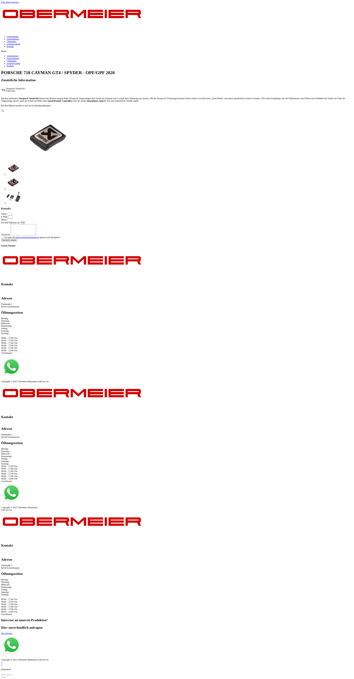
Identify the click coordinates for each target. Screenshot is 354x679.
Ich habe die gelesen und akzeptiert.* (32, 237)
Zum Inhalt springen (10, 2)
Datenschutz (18, 379)
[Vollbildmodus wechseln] (8, 674)
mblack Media (55, 381)
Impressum (6, 379)
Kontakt (10, 46)
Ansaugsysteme (13, 44)
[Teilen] (5, 674)
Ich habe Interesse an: (10, 222)
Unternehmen (13, 36)
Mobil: (4, 219)
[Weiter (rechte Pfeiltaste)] (5, 677)
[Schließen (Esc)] (2, 674)
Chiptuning (11, 41)
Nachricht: (6, 234)
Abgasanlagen (13, 39)
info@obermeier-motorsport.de (14, 292)
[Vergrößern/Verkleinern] (10, 674)
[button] (177, 51)
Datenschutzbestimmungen (27, 237)
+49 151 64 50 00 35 (10, 290)
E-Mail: (4, 217)
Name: (4, 214)
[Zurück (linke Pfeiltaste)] (2, 677)
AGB (28, 379)
